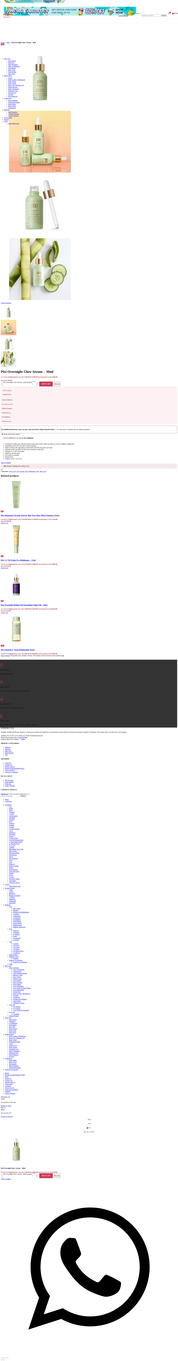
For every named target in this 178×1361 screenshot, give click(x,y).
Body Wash (12, 81)
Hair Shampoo (13, 64)
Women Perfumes (14, 102)
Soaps (10, 78)
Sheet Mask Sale (13, 123)
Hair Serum (12, 61)
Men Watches (12, 112)
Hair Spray (11, 74)
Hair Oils (11, 63)
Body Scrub (12, 83)
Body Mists (12, 104)
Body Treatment (13, 89)
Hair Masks (12, 68)
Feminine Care (13, 91)
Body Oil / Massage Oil (16, 85)
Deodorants (12, 108)
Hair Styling (12, 72)
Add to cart (45, 1175)
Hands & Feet (12, 87)
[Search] (154, 12)
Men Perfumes (13, 100)
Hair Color (11, 70)
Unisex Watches (13, 116)
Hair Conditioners (14, 66)
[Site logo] (7, 18)
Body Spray (12, 106)
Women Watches (13, 114)
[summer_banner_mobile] (35, 2)
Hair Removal (12, 96)
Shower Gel (12, 93)
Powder (10, 94)
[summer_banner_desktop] (70, 15)
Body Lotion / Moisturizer (16, 80)
